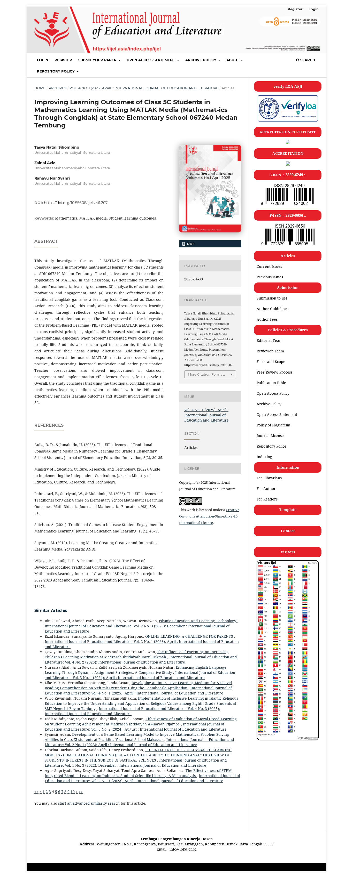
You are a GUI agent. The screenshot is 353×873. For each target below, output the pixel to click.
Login (42, 60)
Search (307, 60)
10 (73, 791)
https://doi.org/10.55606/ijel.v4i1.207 (76, 202)
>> (81, 791)
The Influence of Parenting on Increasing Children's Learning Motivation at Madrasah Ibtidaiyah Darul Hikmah (137, 654)
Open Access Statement (151, 60)
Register (63, 60)
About (233, 60)
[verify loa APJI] (288, 121)
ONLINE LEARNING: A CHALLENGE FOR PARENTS (189, 636)
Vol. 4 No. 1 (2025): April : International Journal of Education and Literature (144, 88)
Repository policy (56, 71)
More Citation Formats (206, 374)
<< (36, 791)
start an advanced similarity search (89, 803)
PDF (190, 244)
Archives (57, 88)
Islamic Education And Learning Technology (198, 620)
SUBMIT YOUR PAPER (98, 60)
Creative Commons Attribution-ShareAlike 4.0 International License (209, 516)
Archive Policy (201, 60)
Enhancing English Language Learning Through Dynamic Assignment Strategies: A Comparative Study (135, 670)
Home (39, 88)
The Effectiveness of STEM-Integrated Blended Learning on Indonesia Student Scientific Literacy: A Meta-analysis (139, 773)
